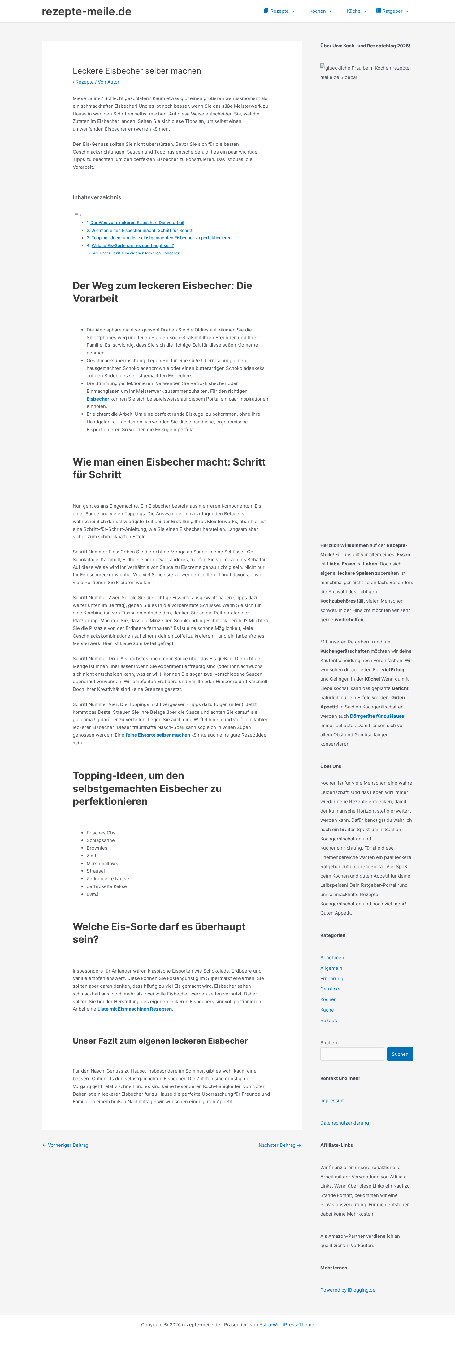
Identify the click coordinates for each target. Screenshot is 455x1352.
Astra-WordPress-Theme (286, 1325)
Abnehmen (332, 957)
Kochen (328, 999)
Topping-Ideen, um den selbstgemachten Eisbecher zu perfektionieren (162, 237)
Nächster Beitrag (280, 1145)
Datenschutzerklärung (344, 1123)
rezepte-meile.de (87, 11)
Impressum (332, 1100)
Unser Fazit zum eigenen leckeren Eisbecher (140, 253)
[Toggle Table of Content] (77, 215)
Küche (327, 1010)
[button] (292, 11)
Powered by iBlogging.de (347, 1290)
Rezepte (85, 82)
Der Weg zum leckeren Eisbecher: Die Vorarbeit (137, 222)
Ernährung (331, 979)
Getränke (330, 989)
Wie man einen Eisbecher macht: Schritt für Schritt (142, 230)
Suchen (328, 1043)
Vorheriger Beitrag (65, 1145)
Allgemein (331, 968)
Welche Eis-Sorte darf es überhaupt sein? (133, 245)
